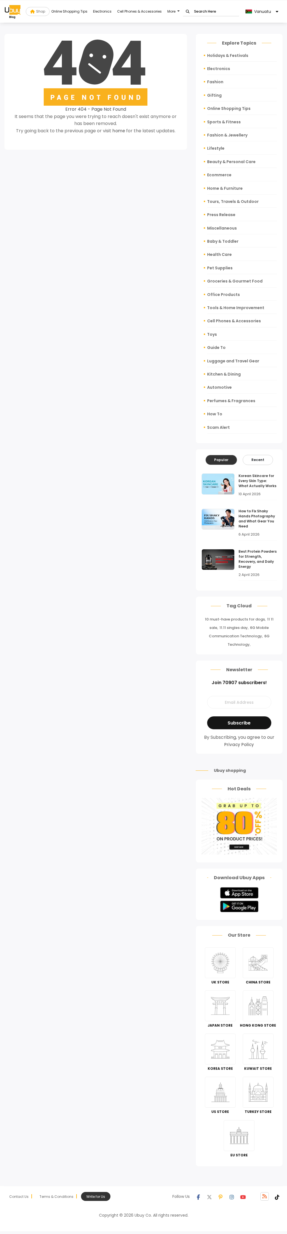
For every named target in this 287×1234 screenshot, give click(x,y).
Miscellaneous (222, 228)
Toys (212, 334)
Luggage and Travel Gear (233, 361)
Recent (257, 459)
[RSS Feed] (264, 1196)
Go (188, 12)
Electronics (102, 11)
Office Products (223, 294)
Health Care (219, 254)
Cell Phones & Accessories (139, 11)
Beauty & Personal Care (231, 162)
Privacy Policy (239, 744)
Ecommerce (219, 175)
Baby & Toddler (223, 241)
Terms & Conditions (56, 1196)
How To (214, 414)
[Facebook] (198, 1196)
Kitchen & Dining (224, 374)
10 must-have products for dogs (235, 619)
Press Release (221, 214)
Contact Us (19, 1196)
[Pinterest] (220, 1196)
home (118, 131)
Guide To (216, 347)
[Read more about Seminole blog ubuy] (12, 11)
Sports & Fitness (224, 122)
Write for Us (95, 1196)
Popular (221, 459)
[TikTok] (277, 1196)
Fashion (215, 82)
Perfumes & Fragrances (231, 401)
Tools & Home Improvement (235, 308)
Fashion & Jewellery (227, 135)
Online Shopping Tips (69, 11)
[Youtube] (243, 1196)
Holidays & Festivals (227, 55)
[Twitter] (209, 1196)
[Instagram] (232, 1196)
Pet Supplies (220, 268)
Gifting (214, 95)
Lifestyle (215, 148)
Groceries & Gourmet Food (235, 281)
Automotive (219, 387)
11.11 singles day (233, 627)
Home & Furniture (225, 188)
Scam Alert (218, 427)
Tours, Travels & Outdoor (233, 201)
